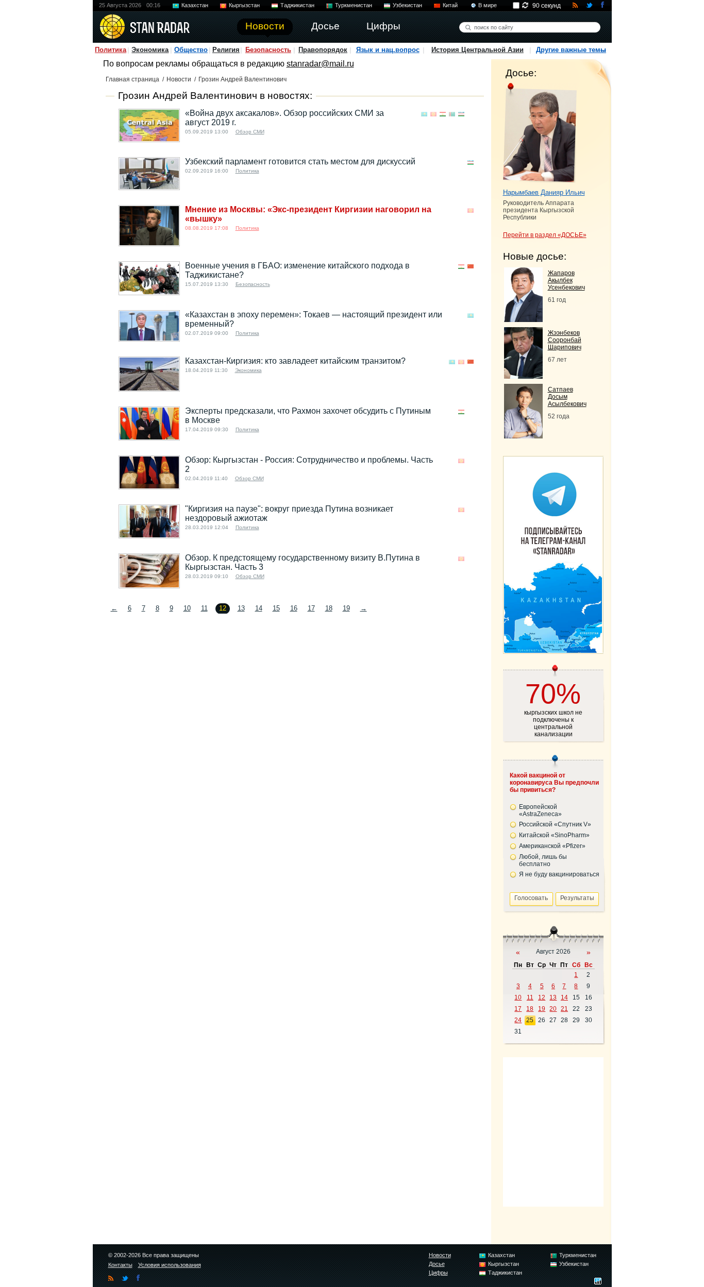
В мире (487, 5)
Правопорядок (322, 50)
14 (258, 608)
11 (204, 608)
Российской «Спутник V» (555, 824)
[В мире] (470, 114)
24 (518, 1020)
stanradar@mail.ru (320, 63)
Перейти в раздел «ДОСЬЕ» (544, 235)
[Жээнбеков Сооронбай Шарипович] (523, 375)
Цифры (438, 1272)
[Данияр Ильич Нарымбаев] (540, 133)
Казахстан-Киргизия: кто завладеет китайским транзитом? (295, 361)
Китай (450, 5)
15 (276, 608)
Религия (226, 50)
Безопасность (268, 50)
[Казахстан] (424, 114)
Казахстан (194, 5)
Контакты (120, 1265)
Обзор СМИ (250, 131)
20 (553, 1008)
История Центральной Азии (477, 50)
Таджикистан (297, 5)
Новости (178, 79)
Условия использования (169, 1265)
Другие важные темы (571, 50)
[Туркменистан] (452, 114)
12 (541, 997)
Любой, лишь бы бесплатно (543, 860)
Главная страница (132, 79)
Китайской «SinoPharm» (554, 835)
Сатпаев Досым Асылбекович (567, 397)
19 (346, 608)
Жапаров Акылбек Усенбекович (566, 280)
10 (187, 608)
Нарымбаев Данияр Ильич (544, 192)
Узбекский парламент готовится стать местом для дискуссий (300, 161)
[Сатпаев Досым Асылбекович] (523, 435)
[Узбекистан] (461, 114)
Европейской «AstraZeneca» (540, 810)
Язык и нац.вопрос (388, 50)
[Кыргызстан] (433, 114)
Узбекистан (407, 5)
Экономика (150, 50)
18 (328, 608)
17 (311, 608)
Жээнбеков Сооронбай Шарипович (564, 340)
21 (564, 1008)
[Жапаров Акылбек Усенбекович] (523, 319)
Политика (110, 50)
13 (241, 608)
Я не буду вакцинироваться (559, 874)
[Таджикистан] (443, 114)
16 (293, 608)
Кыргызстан (244, 5)
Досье (437, 1264)
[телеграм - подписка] (553, 650)
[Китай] (470, 266)
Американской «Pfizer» (552, 846)
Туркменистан (353, 5)
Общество (191, 50)
